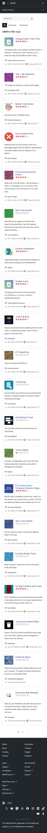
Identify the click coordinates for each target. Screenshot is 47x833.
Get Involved (30, 763)
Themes (28, 748)
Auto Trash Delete (23, 521)
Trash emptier (22, 450)
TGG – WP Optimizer (24, 74)
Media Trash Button (24, 104)
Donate (29, 771)
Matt (5, 785)
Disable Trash (21, 281)
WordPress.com (9, 782)
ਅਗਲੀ (27, 732)
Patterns (28, 756)
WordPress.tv (8, 774)
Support (5, 767)
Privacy (5, 756)
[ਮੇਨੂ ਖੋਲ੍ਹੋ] (43, 3)
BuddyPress (8, 793)
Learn (4, 763)
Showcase (29, 744)
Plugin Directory (8, 10)
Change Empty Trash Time (27, 39)
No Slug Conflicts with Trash (28, 586)
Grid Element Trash (24, 417)
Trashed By (20, 382)
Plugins (27, 752)
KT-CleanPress (22, 352)
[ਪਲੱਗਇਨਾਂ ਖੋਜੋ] (32, 18)
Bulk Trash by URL (23, 210)
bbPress (6, 789)
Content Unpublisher (24, 249)
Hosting (5, 752)
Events (27, 767)
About (4, 744)
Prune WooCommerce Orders (25, 173)
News (4, 748)
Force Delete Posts (24, 133)
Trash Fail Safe (22, 317)
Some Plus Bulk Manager (26, 692)
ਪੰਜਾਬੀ (9, 803)
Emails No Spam (22, 657)
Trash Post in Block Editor (27, 621)
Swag (28, 774)
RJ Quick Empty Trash (25, 553)
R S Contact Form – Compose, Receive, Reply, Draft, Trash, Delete (27, 486)
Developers (6, 771)
